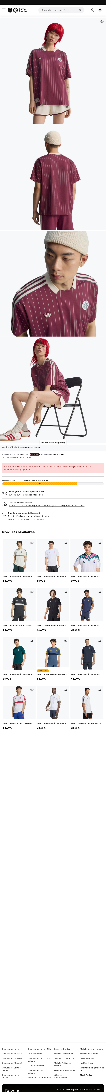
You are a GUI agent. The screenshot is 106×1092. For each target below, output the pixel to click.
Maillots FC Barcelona (64, 1058)
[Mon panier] (100, 10)
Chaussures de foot (11, 1049)
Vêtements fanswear (30, 447)
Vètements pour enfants (39, 1077)
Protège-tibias (86, 1063)
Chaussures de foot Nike (39, 1049)
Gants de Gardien (62, 1049)
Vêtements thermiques (64, 1070)
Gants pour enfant (36, 1065)
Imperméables (87, 1058)
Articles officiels (9, 447)
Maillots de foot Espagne (91, 1049)
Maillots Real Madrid (63, 1053)
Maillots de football (89, 1053)
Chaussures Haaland (12, 1058)
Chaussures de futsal (12, 1053)
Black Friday (86, 1075)
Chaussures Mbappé (12, 1063)
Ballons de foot (35, 1053)
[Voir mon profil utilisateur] (92, 10)
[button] (53, 504)
